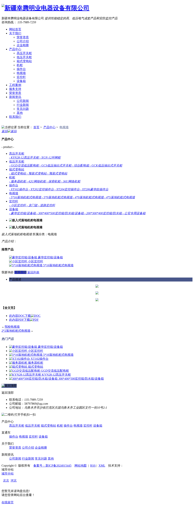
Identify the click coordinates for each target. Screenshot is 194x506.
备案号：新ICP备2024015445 (52, 465)
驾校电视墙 (12, 326)
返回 (5, 131)
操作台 (21, 69)
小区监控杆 (35, 261)
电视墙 (21, 73)
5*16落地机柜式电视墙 (58, 265)
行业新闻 (23, 104)
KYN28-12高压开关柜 (56, 374)
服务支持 (15, 89)
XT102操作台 (39, 358)
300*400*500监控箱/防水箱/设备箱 (81, 378)
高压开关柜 (24, 53)
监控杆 (21, 77)
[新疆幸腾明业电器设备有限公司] (45, 8)
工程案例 (15, 85)
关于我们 (15, 33)
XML (102, 465)
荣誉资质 (23, 37)
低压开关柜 (24, 57)
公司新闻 (23, 100)
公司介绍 (23, 41)
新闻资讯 (15, 97)
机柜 (20, 65)
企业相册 (23, 45)
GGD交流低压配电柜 (55, 370)
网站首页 (15, 29)
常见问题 (23, 108)
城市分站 (8, 473)
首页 (36, 127)
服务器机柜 (35, 362)
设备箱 (21, 81)
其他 (20, 112)
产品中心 (15, 49)
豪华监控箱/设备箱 (50, 257)
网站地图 (80, 465)
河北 (14, 480)
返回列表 (33, 272)
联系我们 (15, 116)
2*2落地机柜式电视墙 (16, 330)
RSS (93, 465)
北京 (6, 480)
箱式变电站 (24, 61)
